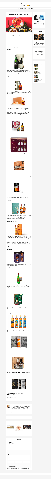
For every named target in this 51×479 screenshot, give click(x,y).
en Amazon (11, 93)
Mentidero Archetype (17, 372)
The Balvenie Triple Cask (27, 430)
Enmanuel (10, 442)
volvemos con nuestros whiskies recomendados (14, 44)
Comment (9, 454)
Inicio (18, 8)
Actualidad (21, 8)
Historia (29, 8)
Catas (25, 8)
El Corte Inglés (13, 393)
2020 (7, 397)
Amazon (26, 266)
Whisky (32, 8)
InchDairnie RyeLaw (40, 64)
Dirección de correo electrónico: (39, 51)
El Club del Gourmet (21, 215)
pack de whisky (13, 397)
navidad (10, 397)
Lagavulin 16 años (40, 79)
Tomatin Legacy (40, 75)
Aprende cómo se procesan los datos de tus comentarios (23, 468)
